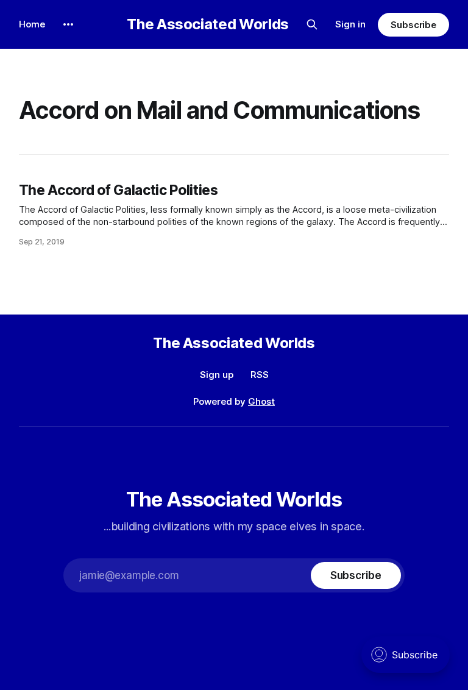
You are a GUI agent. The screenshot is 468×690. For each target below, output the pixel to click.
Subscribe (413, 24)
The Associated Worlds (207, 24)
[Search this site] (312, 24)
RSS (259, 374)
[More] (68, 24)
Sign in (350, 24)
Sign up (216, 374)
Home (32, 24)
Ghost (261, 401)
